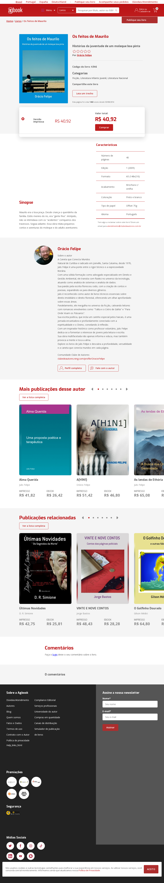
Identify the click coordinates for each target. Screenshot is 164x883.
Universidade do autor (45, 711)
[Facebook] (20, 846)
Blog (8, 711)
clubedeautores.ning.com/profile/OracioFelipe (81, 358)
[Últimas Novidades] (45, 568)
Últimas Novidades (32, 608)
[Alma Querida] (45, 440)
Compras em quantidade (47, 717)
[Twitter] (10, 846)
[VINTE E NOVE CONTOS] (103, 568)
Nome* (106, 698)
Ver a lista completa (33, 397)
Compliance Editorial (45, 700)
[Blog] (31, 856)
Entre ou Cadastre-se (144, 10)
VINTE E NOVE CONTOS (93, 608)
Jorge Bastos (83, 613)
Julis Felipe (24, 484)
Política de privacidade (17, 740)
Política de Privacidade (89, 870)
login (55, 654)
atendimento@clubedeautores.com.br (124, 226)
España (44, 1)
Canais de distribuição (45, 723)
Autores (10, 705)
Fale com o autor (105, 368)
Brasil (19, 1)
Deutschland (59, 1)
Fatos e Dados (14, 723)
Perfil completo (73, 368)
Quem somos (13, 717)
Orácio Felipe (84, 55)
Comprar (104, 127)
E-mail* (106, 711)
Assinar (110, 727)
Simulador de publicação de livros (47, 731)
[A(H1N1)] (103, 440)
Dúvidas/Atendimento (145, 1)
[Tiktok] (41, 846)
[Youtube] (20, 856)
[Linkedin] (10, 856)
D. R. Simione (26, 613)
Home (9, 21)
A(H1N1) (82, 480)
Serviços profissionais (45, 705)
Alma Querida (28, 480)
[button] (92, 389)
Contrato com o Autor (17, 734)
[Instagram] (31, 846)
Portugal (31, 1)
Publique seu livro (85, 1)
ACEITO (151, 869)
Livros (18, 21)
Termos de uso (14, 728)
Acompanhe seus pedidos (114, 1)
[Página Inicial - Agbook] (15, 11)
